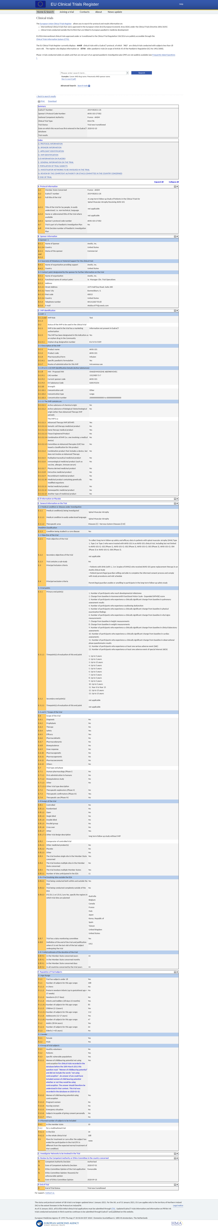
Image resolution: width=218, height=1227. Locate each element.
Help (181, 4)
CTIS (113, 1209)
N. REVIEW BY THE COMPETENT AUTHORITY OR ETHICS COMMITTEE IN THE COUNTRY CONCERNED (80, 174)
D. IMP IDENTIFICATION (48, 155)
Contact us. (50, 1193)
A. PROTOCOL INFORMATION (50, 144)
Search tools (83, 86)
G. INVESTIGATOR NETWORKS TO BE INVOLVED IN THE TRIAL (64, 170)
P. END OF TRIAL (45, 177)
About (98, 12)
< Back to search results (46, 96)
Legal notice (178, 1206)
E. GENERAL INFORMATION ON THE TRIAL (56, 162)
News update (115, 12)
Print (42, 101)
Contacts (84, 12)
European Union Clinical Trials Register (56, 24)
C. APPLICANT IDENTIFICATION (51, 151)
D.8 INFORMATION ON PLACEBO (51, 159)
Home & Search (45, 12)
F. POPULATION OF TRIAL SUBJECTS (52, 166)
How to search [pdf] (69, 79)
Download (52, 101)
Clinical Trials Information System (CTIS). (52, 39)
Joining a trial (67, 12)
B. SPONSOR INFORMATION (49, 148)
